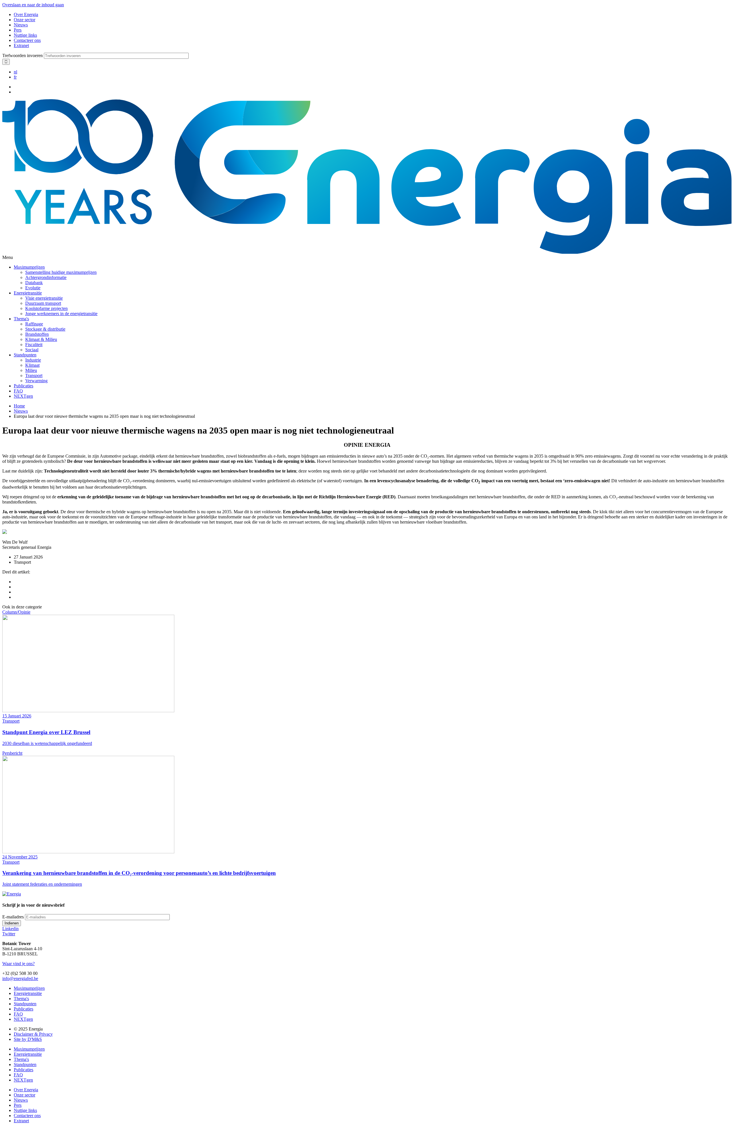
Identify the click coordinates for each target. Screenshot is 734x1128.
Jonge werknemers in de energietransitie (61, 313)
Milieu (31, 370)
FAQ (18, 391)
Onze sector (24, 19)
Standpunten (25, 354)
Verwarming (36, 380)
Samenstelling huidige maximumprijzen (61, 272)
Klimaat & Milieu (41, 339)
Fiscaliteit (33, 344)
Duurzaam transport (43, 303)
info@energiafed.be (20, 978)
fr (15, 77)
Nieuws (21, 24)
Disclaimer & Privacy (33, 1034)
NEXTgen (23, 396)
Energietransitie (28, 292)
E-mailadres (13, 916)
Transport (33, 375)
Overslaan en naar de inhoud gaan (33, 4)
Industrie (33, 360)
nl (15, 71)
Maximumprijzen (29, 267)
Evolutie (32, 287)
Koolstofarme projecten (46, 308)
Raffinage (34, 323)
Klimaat (32, 365)
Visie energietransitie (44, 298)
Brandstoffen (37, 334)
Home (19, 405)
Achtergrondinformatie (46, 277)
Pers (18, 30)
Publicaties (23, 385)
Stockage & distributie (45, 329)
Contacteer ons (27, 40)
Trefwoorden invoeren (22, 55)
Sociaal (31, 349)
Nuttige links (25, 35)
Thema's (21, 318)
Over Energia (26, 14)
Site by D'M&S (28, 1039)
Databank (34, 282)
